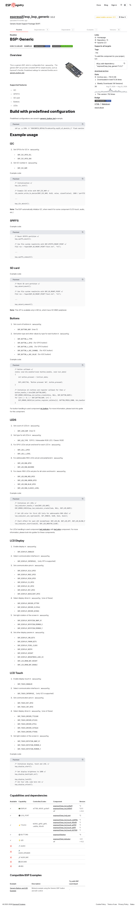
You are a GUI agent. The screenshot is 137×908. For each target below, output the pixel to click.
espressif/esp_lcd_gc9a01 (62, 806)
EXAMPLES (28, 46)
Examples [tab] (91, 30)
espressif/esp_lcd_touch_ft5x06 (65, 822)
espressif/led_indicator (61, 839)
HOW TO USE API (16, 46)
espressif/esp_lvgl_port (62, 815)
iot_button (44, 408)
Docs (99, 5)
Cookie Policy (101, 904)
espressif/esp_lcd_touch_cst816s (65, 820)
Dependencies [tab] (41, 30)
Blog (106, 5)
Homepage (101, 37)
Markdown (106, 104)
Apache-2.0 (101, 43)
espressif (16, 17)
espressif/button (59, 835)
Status (132, 904)
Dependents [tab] (67, 30)
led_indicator (44, 529)
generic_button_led (17, 73)
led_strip (57, 529)
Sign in (114, 5)
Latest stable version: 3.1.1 (106, 17)
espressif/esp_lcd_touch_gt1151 (64, 825)
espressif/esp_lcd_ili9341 (62, 808)
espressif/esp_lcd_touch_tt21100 (65, 830)
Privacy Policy (123, 904)
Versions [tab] (115, 30)
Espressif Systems (19, 904)
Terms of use (112, 904)
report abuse (99, 107)
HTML (97, 104)
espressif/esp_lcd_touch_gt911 (64, 828)
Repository (101, 40)
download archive (101, 71)
